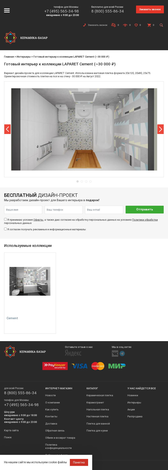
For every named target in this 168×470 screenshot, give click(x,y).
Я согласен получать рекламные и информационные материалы (46, 229)
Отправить (144, 209)
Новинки (132, 395)
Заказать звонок (150, 9)
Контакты (51, 416)
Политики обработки (145, 219)
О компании (52, 402)
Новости (50, 395)
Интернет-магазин (58, 388)
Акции (131, 409)
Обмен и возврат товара (60, 437)
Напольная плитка (97, 409)
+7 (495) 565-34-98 (61, 11)
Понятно (79, 462)
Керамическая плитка (99, 395)
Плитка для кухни (97, 430)
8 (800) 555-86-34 (107, 11)
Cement (12, 318)
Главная (9, 56)
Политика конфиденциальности (58, 446)
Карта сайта (11, 430)
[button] (7, 129)
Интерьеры (24, 56)
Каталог (92, 388)
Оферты (38, 219)
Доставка (51, 423)
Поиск (8, 437)
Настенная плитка (97, 416)
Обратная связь (55, 430)
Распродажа (134, 416)
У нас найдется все (141, 388)
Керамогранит (95, 402)
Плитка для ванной (98, 423)
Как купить (52, 409)
